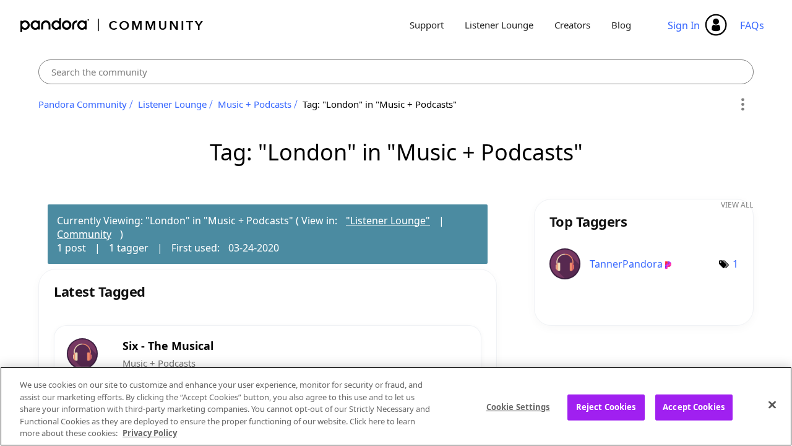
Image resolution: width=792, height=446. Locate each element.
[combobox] (396, 71)
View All (737, 204)
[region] (396, 406)
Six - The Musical (168, 346)
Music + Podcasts (254, 104)
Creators (572, 25)
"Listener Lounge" (388, 220)
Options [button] (742, 104)
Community (84, 234)
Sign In (684, 25)
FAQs (752, 25)
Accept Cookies (694, 407)
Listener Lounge (499, 25)
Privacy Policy (150, 433)
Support (427, 25)
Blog (621, 25)
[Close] (772, 405)
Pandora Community (112, 25)
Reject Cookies (606, 407)
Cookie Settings (518, 407)
